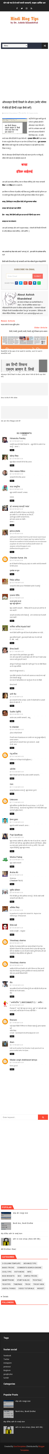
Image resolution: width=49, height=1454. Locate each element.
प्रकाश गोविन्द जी (33, 138)
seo (19, 1276)
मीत (11, 982)
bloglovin (7, 1370)
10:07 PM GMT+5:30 (17, 582)
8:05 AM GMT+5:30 (17, 714)
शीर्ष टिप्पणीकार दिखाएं (8, 1249)
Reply (12, 450)
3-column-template (11, 1263)
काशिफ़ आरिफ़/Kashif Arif (20, 626)
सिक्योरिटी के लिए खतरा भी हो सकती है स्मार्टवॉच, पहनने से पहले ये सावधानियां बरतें (21, 352)
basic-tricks (33, 113)
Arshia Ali (14, 872)
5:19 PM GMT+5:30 (17, 1045)
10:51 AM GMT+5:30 (17, 756)
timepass (18, 1284)
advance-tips (30, 1263)
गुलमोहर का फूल (14, 570)
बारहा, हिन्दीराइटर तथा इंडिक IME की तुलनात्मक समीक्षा (19, 202)
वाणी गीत (13, 694)
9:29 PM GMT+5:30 (17, 533)
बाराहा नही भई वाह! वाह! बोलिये (11, 208)
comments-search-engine (29, 1268)
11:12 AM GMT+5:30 (17, 787)
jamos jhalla (15, 531)
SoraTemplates (20, 1446)
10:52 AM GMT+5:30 (17, 772)
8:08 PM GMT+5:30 (17, 943)
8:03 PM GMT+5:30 (17, 489)
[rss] (31, 8)
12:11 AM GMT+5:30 (17, 651)
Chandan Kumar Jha (18, 558)
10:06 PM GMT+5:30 (17, 1005)
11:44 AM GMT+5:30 (17, 1062)
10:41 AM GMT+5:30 (17, 729)
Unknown (14, 799)
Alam (12, 1042)
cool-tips (6, 1272)
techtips (6, 1284)
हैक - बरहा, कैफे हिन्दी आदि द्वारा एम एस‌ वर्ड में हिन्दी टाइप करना (21, 215)
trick (27, 1284)
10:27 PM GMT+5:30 (17, 598)
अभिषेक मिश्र (14, 907)
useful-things (9, 1288)
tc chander (14, 727)
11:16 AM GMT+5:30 (17, 822)
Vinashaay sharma (18, 940)
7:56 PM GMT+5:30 (17, 474)
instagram (8, 1363)
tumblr (6, 1378)
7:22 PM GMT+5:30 (17, 441)
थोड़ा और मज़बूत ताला (20, 1213)
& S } (21, 881)
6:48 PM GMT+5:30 (17, 892)
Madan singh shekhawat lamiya (23, 1060)
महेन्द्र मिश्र (14, 456)
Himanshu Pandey (18, 438)
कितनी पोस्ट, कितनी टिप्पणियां (23, 1223)
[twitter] (22, 8)
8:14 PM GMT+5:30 (17, 910)
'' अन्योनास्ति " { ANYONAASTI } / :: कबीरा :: (27, 1002)
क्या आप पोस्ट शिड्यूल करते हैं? (11, 421)
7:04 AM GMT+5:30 (17, 928)
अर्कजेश (12, 769)
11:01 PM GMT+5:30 (17, 629)
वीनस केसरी (14, 649)
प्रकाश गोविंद (14, 595)
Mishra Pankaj (16, 857)
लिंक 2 (11, 185)
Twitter (6, 1359)
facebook (7, 1356)
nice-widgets (8, 1276)
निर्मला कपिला (15, 580)
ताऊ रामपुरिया (15, 486)
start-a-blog (23, 1280)
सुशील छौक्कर (15, 890)
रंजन (11, 784)
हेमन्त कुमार (14, 819)
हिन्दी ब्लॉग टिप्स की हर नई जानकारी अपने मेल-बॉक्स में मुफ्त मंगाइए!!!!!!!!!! (24, 261)
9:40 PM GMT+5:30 (17, 965)
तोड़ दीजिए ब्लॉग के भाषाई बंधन (11, 1234)
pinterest (7, 1367)
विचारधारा (13, 1020)
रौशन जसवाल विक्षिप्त (17, 471)
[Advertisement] (24, 34)
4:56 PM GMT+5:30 (17, 875)
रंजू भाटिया (13, 754)
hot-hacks (19, 1272)
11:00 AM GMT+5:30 (17, 985)
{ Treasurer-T (14, 881)
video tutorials (26, 1288)
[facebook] (17, 8)
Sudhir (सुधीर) (15, 711)
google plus (8, 1374)
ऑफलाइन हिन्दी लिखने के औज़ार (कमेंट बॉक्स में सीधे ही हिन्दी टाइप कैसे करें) (23, 376)
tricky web (38, 1284)
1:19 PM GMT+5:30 (17, 1023)
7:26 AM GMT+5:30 (17, 697)
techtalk (37, 1280)
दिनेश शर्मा (13, 925)
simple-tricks (30, 1276)
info (29, 1272)
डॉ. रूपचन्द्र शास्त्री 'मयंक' (19, 506)
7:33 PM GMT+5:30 (17, 459)
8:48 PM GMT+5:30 (17, 509)
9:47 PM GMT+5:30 (17, 560)
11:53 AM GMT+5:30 (17, 837)
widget (40, 1288)
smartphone (8, 1280)
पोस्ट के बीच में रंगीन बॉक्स (9, 398)
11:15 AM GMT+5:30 (17, 802)
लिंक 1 (4, 185)
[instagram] (27, 8)
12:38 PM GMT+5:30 (17, 860)
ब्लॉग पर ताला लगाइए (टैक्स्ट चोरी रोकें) (27, 1239)
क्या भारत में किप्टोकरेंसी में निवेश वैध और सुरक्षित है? (22, 3)
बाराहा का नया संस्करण (9, 221)
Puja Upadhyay (16, 835)
